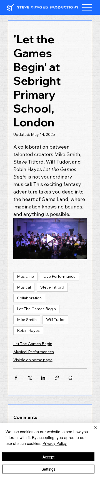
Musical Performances (33, 351)
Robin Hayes (28, 330)
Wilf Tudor (55, 319)
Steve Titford (52, 287)
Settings (48, 469)
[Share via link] (56, 377)
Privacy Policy (54, 443)
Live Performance (59, 276)
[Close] (92, 431)
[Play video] (50, 238)
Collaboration (29, 297)
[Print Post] (70, 377)
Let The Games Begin (36, 308)
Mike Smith (27, 319)
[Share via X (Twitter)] (29, 377)
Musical (24, 287)
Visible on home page (32, 359)
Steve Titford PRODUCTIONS (47, 7)
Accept (48, 457)
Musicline (25, 276)
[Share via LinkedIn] (43, 377)
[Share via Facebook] (16, 377)
